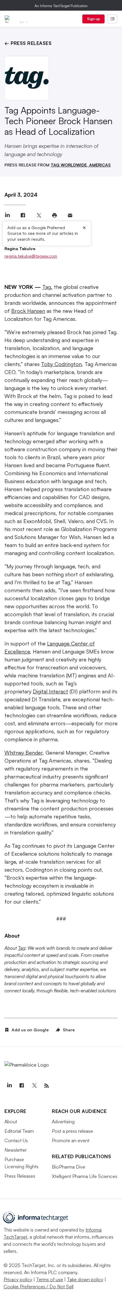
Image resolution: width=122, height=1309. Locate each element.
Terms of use (49, 1279)
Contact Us (16, 1140)
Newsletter (15, 1150)
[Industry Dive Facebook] (21, 1086)
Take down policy (85, 1279)
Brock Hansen (28, 311)
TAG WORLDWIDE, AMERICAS (81, 164)
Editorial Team (19, 1131)
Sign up (93, 19)
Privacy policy (18, 1279)
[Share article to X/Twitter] (38, 215)
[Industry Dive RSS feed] (46, 1086)
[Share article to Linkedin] (7, 215)
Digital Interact (50, 691)
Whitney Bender (23, 752)
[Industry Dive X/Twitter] (34, 1086)
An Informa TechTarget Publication (61, 6)
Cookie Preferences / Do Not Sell (38, 1286)
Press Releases (19, 1176)
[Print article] (54, 215)
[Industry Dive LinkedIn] (9, 1086)
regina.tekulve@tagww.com (30, 255)
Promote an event (70, 1140)
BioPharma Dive (68, 1167)
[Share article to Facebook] (23, 215)
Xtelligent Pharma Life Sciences (84, 1176)
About (10, 1121)
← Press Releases (28, 43)
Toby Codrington (61, 364)
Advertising (63, 1121)
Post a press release (72, 1131)
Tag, (47, 287)
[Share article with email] (70, 215)
